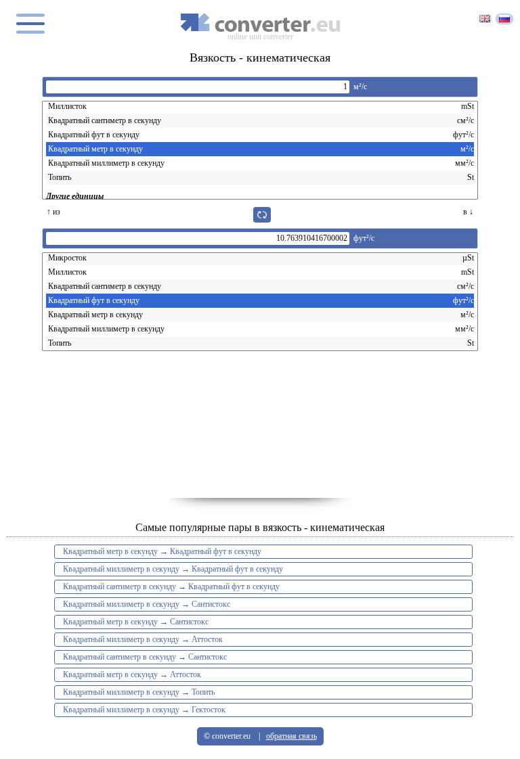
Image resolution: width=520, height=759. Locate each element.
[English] (485, 19)
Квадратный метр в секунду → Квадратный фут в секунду (162, 551)
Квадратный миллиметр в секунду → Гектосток (144, 709)
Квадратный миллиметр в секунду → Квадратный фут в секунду (173, 569)
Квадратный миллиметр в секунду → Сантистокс (146, 604)
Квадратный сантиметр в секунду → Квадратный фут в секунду (171, 586)
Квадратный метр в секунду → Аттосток (132, 674)
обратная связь (291, 736)
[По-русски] (504, 19)
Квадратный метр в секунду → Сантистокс (136, 621)
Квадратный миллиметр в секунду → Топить (139, 692)
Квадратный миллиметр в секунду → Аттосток (143, 639)
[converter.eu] (260, 23)
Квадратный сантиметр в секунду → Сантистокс (145, 657)
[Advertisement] (260, 430)
